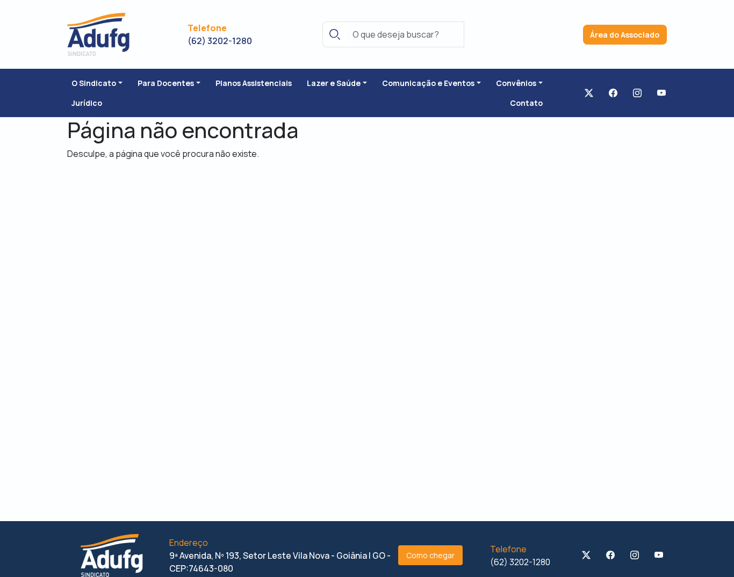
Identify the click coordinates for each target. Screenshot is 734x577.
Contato (526, 103)
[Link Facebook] (613, 93)
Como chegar (430, 555)
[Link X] (589, 93)
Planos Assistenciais (253, 83)
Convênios (516, 83)
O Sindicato (93, 83)
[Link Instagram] (637, 93)
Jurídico (86, 103)
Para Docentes (166, 83)
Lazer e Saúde (334, 83)
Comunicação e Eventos (428, 83)
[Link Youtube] (661, 93)
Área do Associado (624, 35)
